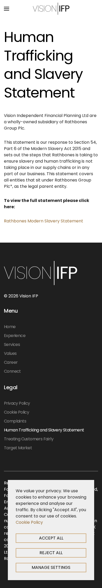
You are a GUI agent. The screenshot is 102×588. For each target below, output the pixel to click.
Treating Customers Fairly (28, 439)
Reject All (51, 553)
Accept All (51, 538)
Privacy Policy (17, 403)
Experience (14, 336)
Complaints (15, 421)
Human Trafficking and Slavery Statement (44, 430)
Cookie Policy (16, 412)
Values (10, 353)
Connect (12, 371)
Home (10, 327)
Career (11, 362)
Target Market (18, 448)
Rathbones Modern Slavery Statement (43, 221)
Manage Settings (51, 567)
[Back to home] (51, 8)
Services (12, 344)
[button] (6, 8)
